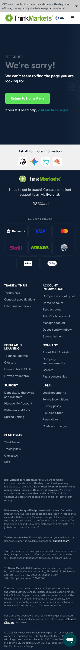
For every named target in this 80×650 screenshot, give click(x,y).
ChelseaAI (11, 456)
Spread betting (53, 336)
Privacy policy (52, 406)
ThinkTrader (12, 442)
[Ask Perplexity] (45, 161)
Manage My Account (18, 403)
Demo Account (53, 303)
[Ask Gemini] (34, 161)
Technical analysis (16, 356)
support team (61, 540)
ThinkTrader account (56, 316)
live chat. (53, 194)
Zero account (52, 309)
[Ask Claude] (57, 161)
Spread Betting (14, 417)
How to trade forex (16, 376)
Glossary (10, 362)
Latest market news (17, 306)
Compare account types (59, 296)
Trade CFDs (12, 293)
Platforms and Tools (17, 410)
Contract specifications (20, 299)
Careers (48, 370)
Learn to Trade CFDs (17, 369)
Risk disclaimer (53, 413)
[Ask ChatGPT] (22, 161)
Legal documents (54, 392)
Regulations (50, 419)
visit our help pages (53, 110)
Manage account (54, 323)
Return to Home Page (27, 98)
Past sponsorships (55, 376)
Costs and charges (55, 426)
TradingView (12, 449)
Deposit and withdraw (57, 329)
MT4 (7, 462)
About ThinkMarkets (56, 352)
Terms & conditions (55, 399)
